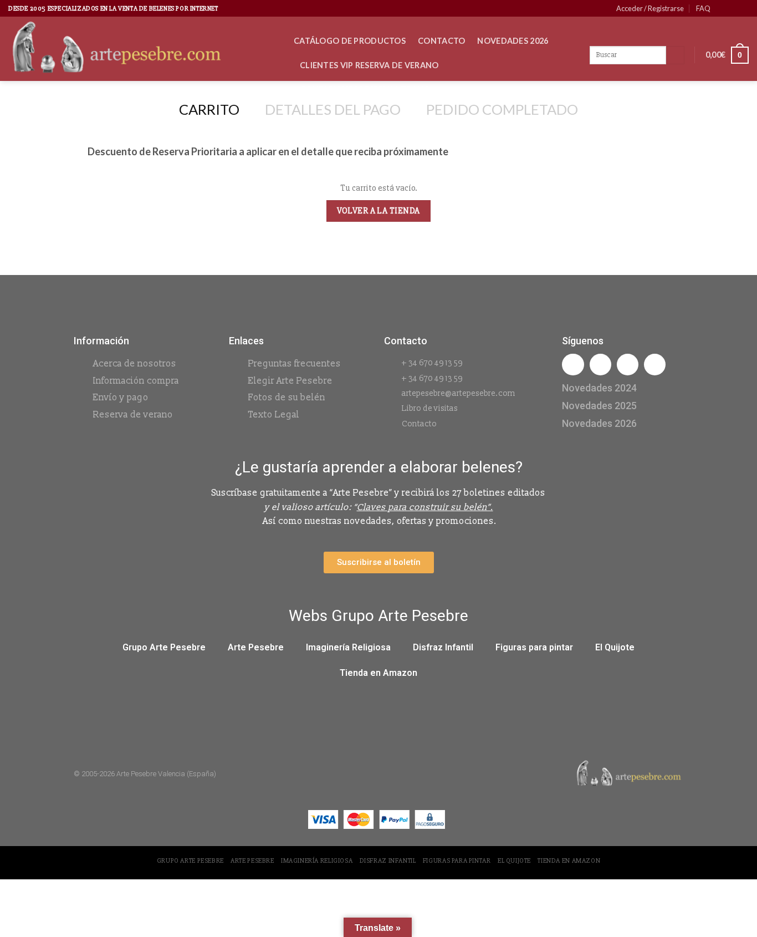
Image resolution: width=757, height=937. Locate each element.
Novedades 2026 (512, 40)
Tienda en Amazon (378, 673)
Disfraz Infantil (443, 647)
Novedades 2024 (599, 388)
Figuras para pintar (534, 647)
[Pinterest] (655, 364)
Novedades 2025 (599, 405)
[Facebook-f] (573, 364)
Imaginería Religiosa (348, 647)
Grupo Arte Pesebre (164, 647)
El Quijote (615, 647)
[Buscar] (675, 55)
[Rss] (627, 364)
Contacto (441, 40)
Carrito (209, 109)
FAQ (703, 8)
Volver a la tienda (378, 211)
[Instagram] (600, 364)
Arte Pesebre (256, 647)
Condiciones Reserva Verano (365, 89)
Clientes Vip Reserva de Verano (369, 65)
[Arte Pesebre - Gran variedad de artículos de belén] (142, 49)
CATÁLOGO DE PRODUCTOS (350, 40)
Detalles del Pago (333, 109)
